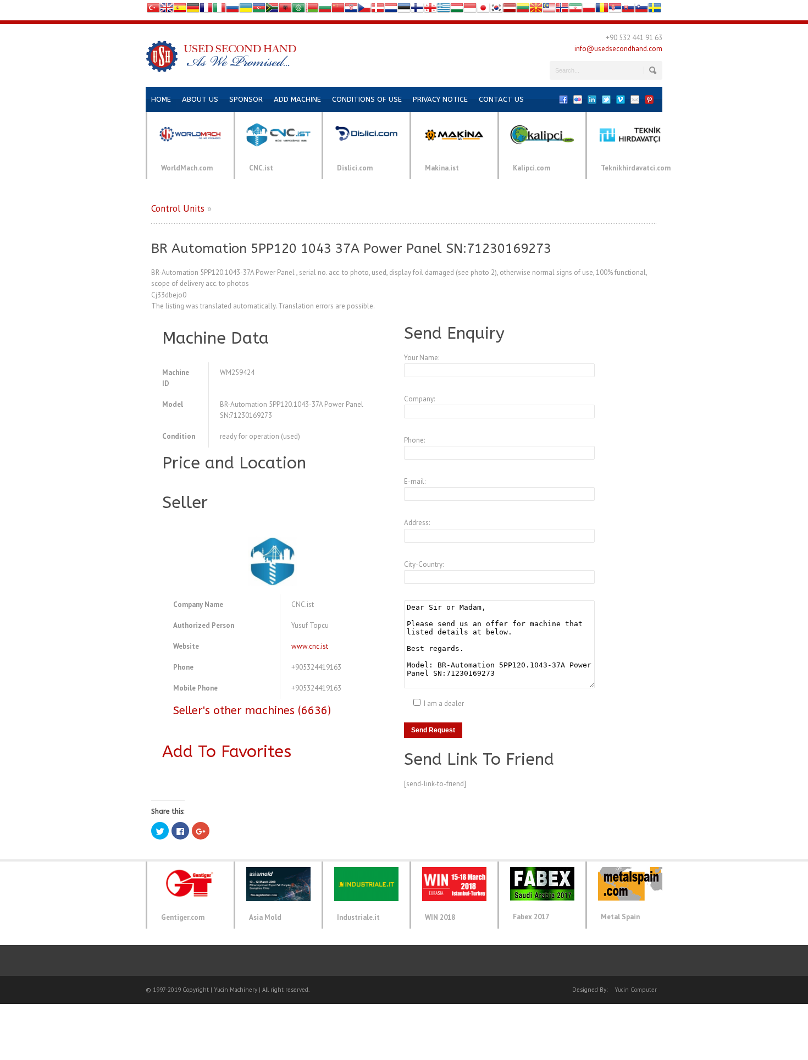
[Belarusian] (311, 10)
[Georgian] (430, 10)
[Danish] (377, 10)
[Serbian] (615, 10)
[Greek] (443, 10)
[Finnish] (417, 10)
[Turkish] (153, 10)
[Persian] (575, 10)
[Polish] (588, 10)
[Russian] (232, 10)
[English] (166, 10)
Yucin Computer (636, 989)
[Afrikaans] (272, 10)
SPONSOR (246, 99)
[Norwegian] (562, 10)
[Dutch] (390, 10)
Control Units (177, 208)
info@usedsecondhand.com (618, 48)
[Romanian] (601, 10)
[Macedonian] (536, 10)
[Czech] (364, 10)
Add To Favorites (226, 751)
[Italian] (219, 10)
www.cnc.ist (309, 646)
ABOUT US (200, 99)
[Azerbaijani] (258, 10)
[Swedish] (654, 10)
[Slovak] (628, 10)
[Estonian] (404, 10)
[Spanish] (179, 10)
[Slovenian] (641, 10)
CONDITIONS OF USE (367, 99)
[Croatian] (351, 10)
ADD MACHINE (297, 99)
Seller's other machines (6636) (252, 710)
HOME (161, 99)
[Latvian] (509, 10)
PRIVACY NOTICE (440, 99)
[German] (193, 10)
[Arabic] (298, 10)
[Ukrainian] (245, 10)
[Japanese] (483, 10)
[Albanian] (285, 10)
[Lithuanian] (522, 10)
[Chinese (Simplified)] (338, 10)
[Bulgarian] (324, 10)
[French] (206, 10)
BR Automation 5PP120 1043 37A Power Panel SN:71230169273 (351, 248)
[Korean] (496, 10)
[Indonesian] (470, 10)
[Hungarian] (456, 10)
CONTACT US (501, 99)
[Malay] (549, 10)
